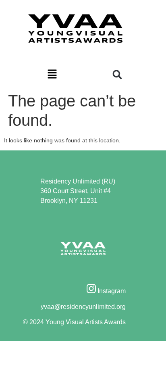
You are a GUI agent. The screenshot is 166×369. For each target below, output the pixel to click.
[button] (52, 75)
